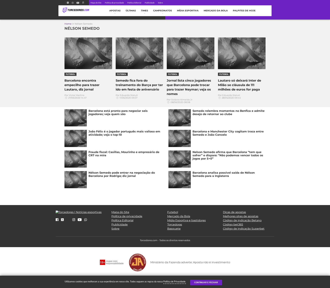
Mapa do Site (96, 3)
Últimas (131, 10)
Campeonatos (162, 10)
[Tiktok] (68, 220)
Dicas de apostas (234, 212)
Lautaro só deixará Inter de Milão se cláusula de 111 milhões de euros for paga (239, 85)
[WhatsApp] (85, 220)
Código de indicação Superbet (244, 228)
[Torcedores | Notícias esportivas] (76, 10)
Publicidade (150, 3)
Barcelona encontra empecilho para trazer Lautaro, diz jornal (82, 85)
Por (75, 96)
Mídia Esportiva (188, 10)
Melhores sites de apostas (240, 216)
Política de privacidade (114, 3)
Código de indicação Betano (242, 220)
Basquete (174, 228)
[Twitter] (67, 2)
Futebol (172, 212)
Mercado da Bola (216, 10)
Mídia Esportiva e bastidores (186, 220)
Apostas (114, 10)
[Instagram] (72, 2)
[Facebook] (64, 2)
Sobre (160, 3)
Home (68, 23)
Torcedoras (174, 224)
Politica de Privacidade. (174, 281)
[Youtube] (78, 2)
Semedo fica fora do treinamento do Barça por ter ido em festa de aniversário (139, 85)
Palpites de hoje (244, 10)
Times (144, 10)
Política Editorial (134, 3)
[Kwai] (83, 2)
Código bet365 (233, 224)
